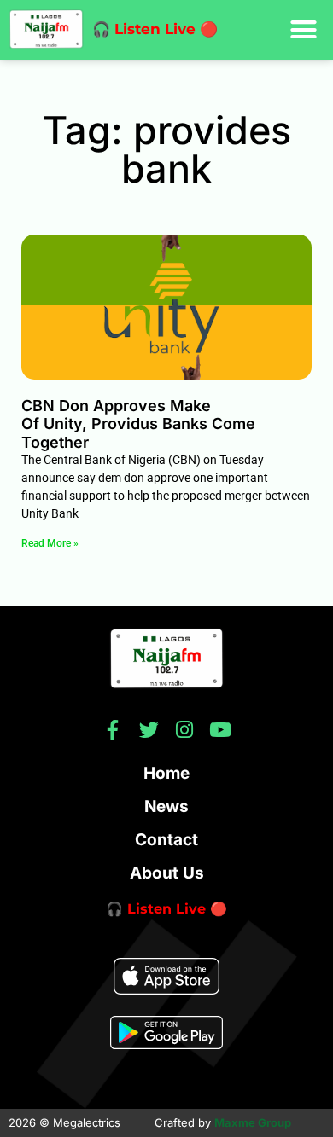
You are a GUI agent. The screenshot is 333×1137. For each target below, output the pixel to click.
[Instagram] (185, 730)
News (166, 806)
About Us (167, 873)
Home (166, 773)
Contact (166, 840)
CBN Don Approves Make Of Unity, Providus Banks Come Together (138, 424)
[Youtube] (221, 730)
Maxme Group (252, 1122)
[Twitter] (149, 730)
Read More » (50, 543)
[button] (304, 30)
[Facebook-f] (113, 730)
